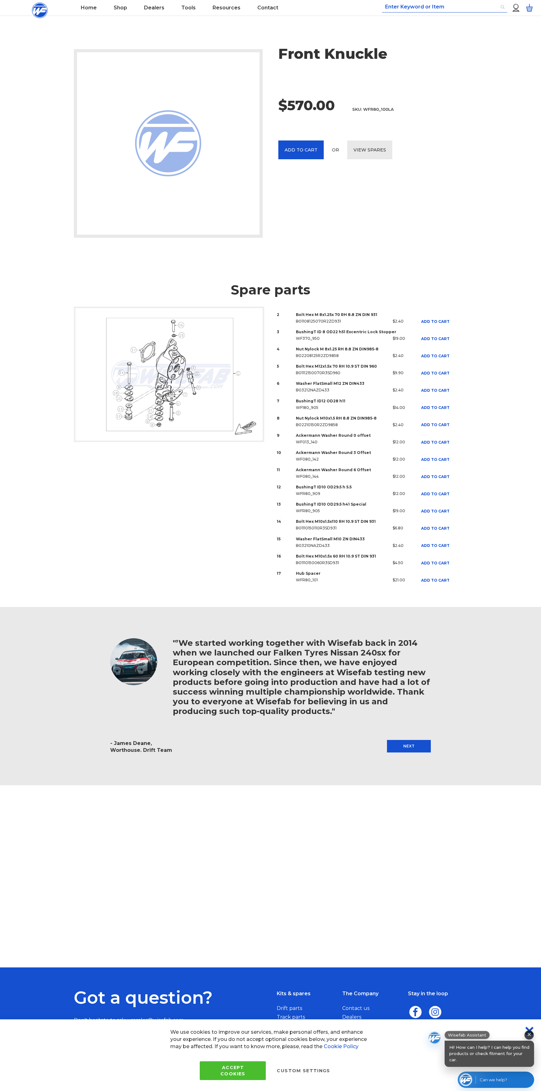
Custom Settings (303, 1070)
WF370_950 (308, 338)
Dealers (351, 1017)
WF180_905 (307, 407)
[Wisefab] (40, 8)
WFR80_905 (308, 510)
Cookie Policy (341, 1046)
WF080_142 (307, 459)
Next (409, 746)
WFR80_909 (308, 493)
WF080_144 (307, 476)
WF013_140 (306, 442)
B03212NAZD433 (312, 390)
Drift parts (289, 1008)
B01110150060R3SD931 (317, 562)
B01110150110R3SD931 (316, 528)
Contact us (355, 1008)
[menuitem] (89, 8)
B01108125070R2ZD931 (318, 321)
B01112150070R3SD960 (318, 372)
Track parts (291, 1017)
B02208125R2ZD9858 (317, 355)
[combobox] (444, 7)
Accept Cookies (232, 1071)
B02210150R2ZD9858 (317, 424)
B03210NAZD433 (313, 545)
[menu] (211, 8)
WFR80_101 (307, 580)
